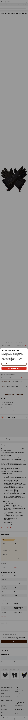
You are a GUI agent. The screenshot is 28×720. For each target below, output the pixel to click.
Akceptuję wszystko (14, 368)
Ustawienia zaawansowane (14, 364)
